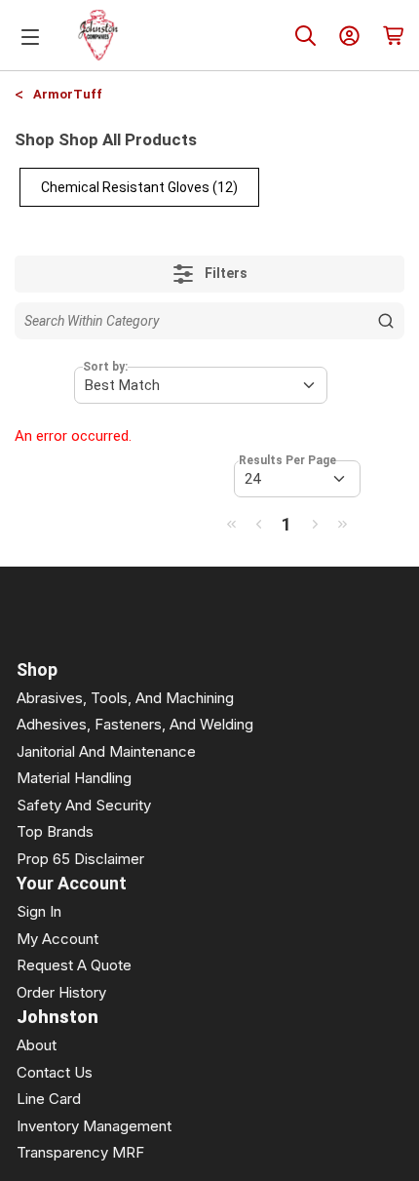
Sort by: (105, 367)
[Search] (305, 35)
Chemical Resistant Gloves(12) (139, 187)
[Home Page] (98, 35)
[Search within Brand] (385, 320)
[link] (231, 523)
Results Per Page (287, 460)
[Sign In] (349, 35)
